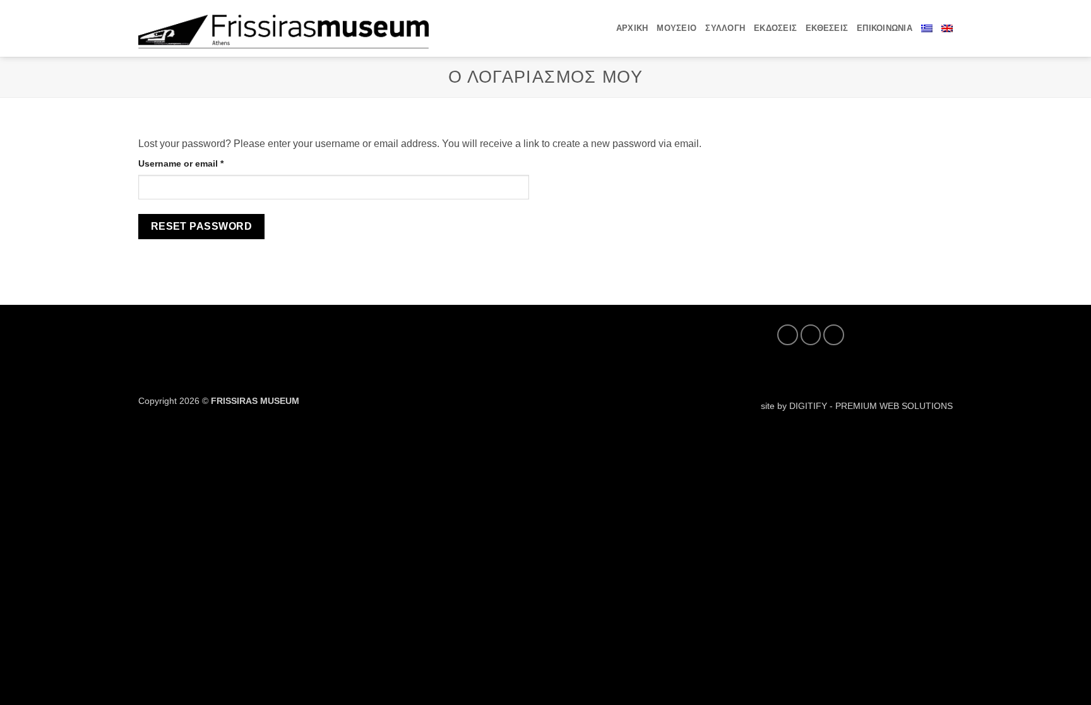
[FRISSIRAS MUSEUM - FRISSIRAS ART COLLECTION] (283, 28)
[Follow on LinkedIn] (833, 334)
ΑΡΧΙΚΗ (632, 28)
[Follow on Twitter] (811, 334)
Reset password (202, 226)
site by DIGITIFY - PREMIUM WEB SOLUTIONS (857, 406)
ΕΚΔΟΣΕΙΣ (775, 28)
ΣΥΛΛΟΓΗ (725, 28)
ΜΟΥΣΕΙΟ (676, 28)
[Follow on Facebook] (787, 334)
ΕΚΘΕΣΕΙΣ (827, 28)
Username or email (200, 163)
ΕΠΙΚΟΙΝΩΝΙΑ (884, 28)
